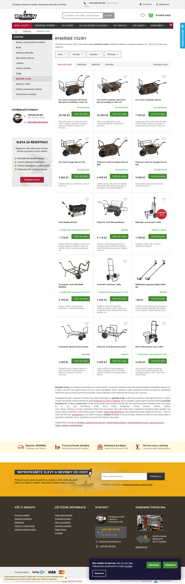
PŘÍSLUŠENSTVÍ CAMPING (26, 94)
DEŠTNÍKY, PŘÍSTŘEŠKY (25, 53)
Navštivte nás (141, 547)
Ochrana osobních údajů (25, 529)
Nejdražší (96, 64)
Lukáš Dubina (146, 581)
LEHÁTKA (20, 63)
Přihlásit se (155, 476)
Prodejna (16, 4)
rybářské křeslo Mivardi (95, 423)
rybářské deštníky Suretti (137, 423)
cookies (128, 566)
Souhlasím (170, 565)
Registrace (164, 4)
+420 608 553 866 (35, 115)
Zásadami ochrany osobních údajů (137, 485)
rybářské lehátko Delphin (116, 423)
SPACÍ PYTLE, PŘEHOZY (25, 58)
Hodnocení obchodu (48, 4)
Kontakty (62, 4)
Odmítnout (154, 565)
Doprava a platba (30, 4)
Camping (18, 37)
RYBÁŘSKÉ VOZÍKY (23, 79)
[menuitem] (22, 26)
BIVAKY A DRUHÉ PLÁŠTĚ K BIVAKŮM (30, 42)
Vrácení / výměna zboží (25, 526)
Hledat (108, 15)
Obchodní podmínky (23, 519)
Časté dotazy (60, 529)
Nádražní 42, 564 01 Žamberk (107, 401)
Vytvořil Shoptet (165, 581)
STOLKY (19, 73)
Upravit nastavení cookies (72, 581)
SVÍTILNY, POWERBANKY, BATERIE (29, 89)
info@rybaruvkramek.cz (37, 122)
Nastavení (99, 573)
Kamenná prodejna (63, 526)
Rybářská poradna (63, 519)
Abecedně (109, 64)
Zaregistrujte (77, 414)
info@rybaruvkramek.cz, (114, 412)
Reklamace (19, 522)
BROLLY (18, 47)
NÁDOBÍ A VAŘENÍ (23, 84)
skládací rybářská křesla (72, 425)
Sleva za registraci (63, 522)
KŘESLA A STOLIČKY (23, 68)
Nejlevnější (81, 64)
